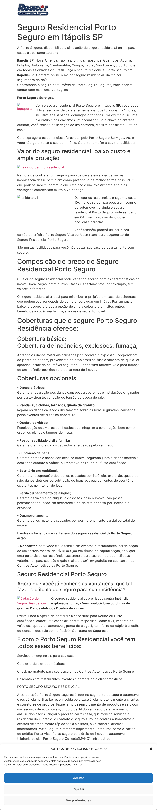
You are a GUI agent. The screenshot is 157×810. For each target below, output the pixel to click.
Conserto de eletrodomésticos (41, 663)
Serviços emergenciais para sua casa (45, 655)
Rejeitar (78, 789)
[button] (151, 749)
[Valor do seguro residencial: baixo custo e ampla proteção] (40, 167)
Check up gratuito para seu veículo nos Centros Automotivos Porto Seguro (75, 671)
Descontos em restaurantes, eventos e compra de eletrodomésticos (69, 679)
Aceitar (78, 778)
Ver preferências (78, 800)
